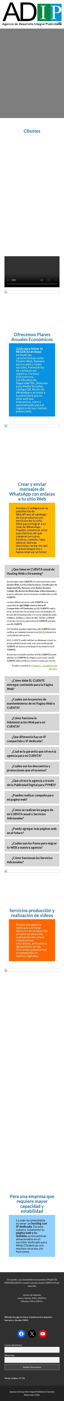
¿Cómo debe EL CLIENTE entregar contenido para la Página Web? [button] (30, 685)
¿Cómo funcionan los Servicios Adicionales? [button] (30, 860)
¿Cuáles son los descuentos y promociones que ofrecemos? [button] (28, 768)
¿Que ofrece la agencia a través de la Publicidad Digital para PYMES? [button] (31, 783)
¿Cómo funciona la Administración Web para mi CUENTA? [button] (26, 722)
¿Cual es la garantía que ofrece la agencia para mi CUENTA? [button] (31, 753)
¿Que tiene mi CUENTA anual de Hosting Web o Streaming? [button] (30, 571)
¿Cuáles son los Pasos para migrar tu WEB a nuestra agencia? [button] (32, 845)
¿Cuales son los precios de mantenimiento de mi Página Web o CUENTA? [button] (31, 703)
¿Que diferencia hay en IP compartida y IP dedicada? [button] (26, 739)
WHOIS (42, 632)
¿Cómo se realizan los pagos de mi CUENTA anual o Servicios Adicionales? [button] (30, 814)
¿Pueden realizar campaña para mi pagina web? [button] (30, 797)
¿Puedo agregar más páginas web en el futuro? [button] (32, 831)
